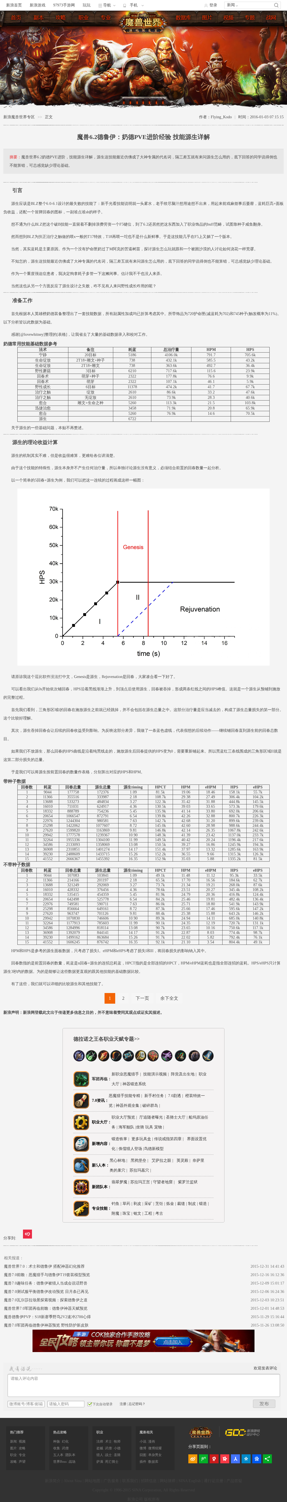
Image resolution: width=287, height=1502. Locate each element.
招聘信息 (149, 1481)
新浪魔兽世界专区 (19, 117)
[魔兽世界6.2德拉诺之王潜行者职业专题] (91, 1060)
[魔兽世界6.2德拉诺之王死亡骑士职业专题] (79, 1060)
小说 (143, 1441)
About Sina (73, 1481)
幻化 (65, 1441)
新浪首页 (14, 5)
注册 (123, 1404)
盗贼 (99, 1448)
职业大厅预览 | (125, 1117)
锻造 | (204, 1204)
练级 (62, 19)
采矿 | (149, 1204)
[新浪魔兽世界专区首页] (145, 22)
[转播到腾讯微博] (203, 1458)
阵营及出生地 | (183, 1074)
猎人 (99, 1455)
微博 (143, 1448)
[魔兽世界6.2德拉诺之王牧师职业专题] (128, 1060)
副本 (40, 19)
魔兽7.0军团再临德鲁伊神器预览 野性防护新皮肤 (46, 1325)
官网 (272, 19)
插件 (143, 1462)
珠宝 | (127, 1213)
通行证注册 (213, 1481)
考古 (159, 1213)
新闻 (231, 5)
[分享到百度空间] (256, 1458)
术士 (108, 1441)
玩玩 (87, 5)
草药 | (127, 1204)
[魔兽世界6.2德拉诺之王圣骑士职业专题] (140, 1060)
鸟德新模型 (154, 1149)
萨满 (99, 1462)
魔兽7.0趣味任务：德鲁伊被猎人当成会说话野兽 (45, 1283)
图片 (208, 19)
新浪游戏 (37, 5)
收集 (56, 1448)
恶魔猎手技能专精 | (125, 1096)
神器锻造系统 (134, 1084)
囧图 (143, 1455)
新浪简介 (53, 1481)
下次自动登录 (102, 1404)
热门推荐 (17, 1432)
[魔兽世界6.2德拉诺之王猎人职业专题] (116, 1060)
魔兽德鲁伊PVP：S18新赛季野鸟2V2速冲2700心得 (47, 1317)
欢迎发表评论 (265, 1368)
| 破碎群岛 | (150, 1105)
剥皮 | (138, 1204)
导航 (107, 5)
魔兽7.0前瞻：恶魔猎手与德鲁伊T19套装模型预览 (47, 1275)
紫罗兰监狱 (188, 1182)
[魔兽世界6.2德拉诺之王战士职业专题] (208, 1060)
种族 (56, 1441)
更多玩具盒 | (142, 1139)
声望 (22, 1462)
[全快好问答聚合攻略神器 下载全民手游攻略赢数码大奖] (143, 1351)
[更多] (267, 1458)
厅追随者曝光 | (152, 1117)
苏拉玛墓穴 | (141, 1170)
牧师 (117, 1441)
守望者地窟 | (165, 1182)
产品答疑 (234, 1481)
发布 (264, 1403)
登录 (213, 5)
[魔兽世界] (201, 1436)
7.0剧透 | (175, 1096)
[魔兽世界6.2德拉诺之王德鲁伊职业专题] (194, 1060)
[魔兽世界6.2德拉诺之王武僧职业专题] (180, 1060)
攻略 (22, 1448)
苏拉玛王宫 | (141, 1182)
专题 (251, 19)
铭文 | (138, 1213)
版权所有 (152, 1499)
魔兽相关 (146, 1432)
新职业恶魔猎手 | (126, 1074)
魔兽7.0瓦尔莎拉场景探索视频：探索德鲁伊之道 (45, 1300)
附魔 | (116, 1213)
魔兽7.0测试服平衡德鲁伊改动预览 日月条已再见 (46, 1292)
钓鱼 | (116, 1204)
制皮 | (193, 1204)
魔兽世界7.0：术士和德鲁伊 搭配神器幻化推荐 (44, 1266)
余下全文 (169, 998)
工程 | (149, 1213)
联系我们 (130, 1481)
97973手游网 (64, 5)
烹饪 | (160, 1204)
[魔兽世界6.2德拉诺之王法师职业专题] (103, 1060)
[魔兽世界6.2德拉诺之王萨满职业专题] (153, 1060)
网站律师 (167, 1481)
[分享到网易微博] (214, 1458)
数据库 (185, 19)
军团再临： (102, 1079)
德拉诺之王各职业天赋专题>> (106, 1039)
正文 (49, 117)
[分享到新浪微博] (192, 1458)
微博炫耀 (155, 1448)
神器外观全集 (128, 1105)
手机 (134, 5)
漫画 (151, 1441)
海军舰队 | (127, 1127)
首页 (17, 19)
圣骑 (117, 1455)
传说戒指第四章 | (170, 1139)
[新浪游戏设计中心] (243, 1435)
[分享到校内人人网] (235, 1458)
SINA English (190, 1481)
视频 (230, 19)
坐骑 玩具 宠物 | (150, 1127)
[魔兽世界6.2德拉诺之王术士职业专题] (166, 1060)
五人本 (58, 1455)
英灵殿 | (185, 1160)
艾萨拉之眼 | (163, 1160)
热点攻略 (60, 1432)
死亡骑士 (112, 1462)
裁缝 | (182, 1204)
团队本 (70, 1455)
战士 (108, 1455)
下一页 (142, 998)
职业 (85, 19)
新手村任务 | (154, 1096)
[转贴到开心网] (224, 1458)
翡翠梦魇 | (121, 1182)
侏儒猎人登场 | (131, 1149)
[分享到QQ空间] (246, 1458)
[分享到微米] (27, 1234)
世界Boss (60, 1462)
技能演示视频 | (155, 1074)
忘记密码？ (137, 1404)
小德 (117, 1448)
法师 (99, 1441)
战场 (72, 1462)
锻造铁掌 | (121, 1139)
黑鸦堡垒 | (141, 1160)
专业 (107, 19)
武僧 (65, 1448)
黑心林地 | (119, 1160)
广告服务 (111, 1481)
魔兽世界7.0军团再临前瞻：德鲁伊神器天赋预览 (45, 1308)
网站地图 (92, 1481)
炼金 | (171, 1204)
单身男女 (155, 1455)
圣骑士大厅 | (177, 1117)
